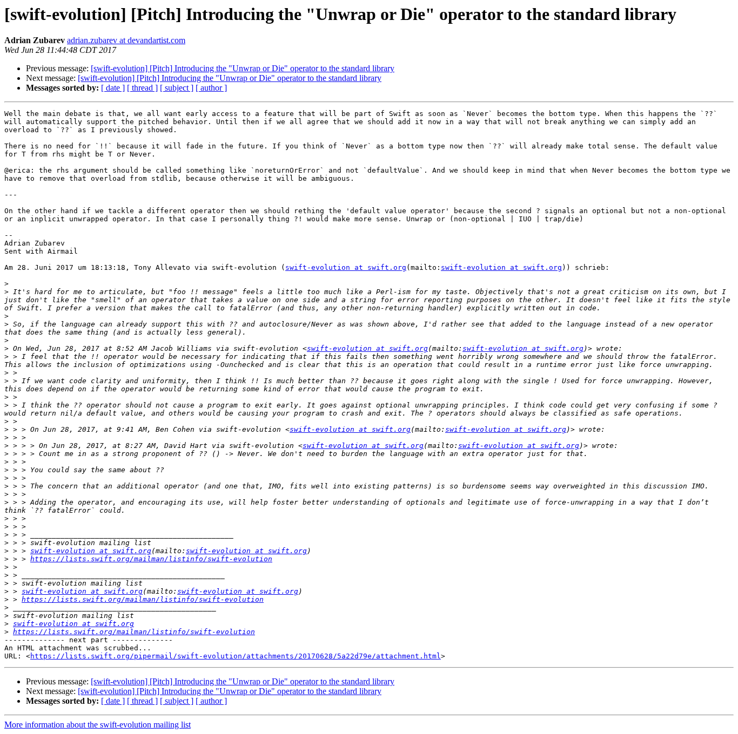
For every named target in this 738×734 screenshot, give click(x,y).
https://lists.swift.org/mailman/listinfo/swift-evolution (151, 559)
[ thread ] (142, 87)
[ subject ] (176, 87)
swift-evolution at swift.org (345, 267)
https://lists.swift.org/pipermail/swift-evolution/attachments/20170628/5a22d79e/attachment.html (235, 656)
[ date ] (113, 87)
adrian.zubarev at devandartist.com (126, 40)
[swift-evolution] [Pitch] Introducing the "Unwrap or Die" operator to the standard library (242, 68)
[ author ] (211, 87)
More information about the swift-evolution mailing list (97, 724)
